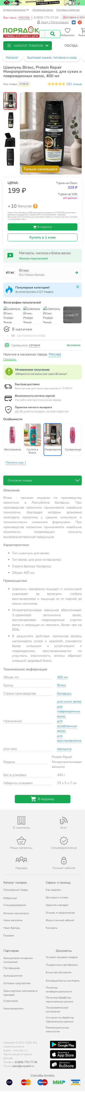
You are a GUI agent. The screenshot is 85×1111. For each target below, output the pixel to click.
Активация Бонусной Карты (63, 980)
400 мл (62, 677)
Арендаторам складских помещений (18, 960)
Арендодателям (12, 975)
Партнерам (11, 951)
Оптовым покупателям (17, 983)
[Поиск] (52, 34)
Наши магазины (12, 920)
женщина (64, 749)
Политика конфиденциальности (59, 989)
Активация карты (42, 10)
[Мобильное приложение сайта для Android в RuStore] (63, 1064)
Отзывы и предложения (60, 912)
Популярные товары (15, 890)
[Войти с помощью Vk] (74, 22)
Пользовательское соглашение (57, 1009)
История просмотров (16, 913)
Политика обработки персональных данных (59, 999)
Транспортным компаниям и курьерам (20, 993)
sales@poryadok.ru (23, 1066)
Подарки (8, 935)
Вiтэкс (61, 685)
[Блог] (64, 820)
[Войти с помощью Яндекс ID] (80, 22)
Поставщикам (11, 968)
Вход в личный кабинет (60, 920)
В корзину (44, 227)
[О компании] (21, 820)
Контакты (51, 928)
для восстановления (69, 738)
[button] (27, 45)
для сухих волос (69, 701)
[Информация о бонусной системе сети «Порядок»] (35, 206)
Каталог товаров (15, 883)
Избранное (10, 898)
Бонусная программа (58, 972)
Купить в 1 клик (42, 237)
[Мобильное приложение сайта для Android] (63, 1044)
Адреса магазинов (14, 10)
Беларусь (64, 693)
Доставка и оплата (57, 897)
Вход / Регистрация (54, 22)
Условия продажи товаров (62, 957)
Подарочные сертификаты (62, 965)
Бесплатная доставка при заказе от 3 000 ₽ (43, 388)
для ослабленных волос (67, 726)
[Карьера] (21, 859)
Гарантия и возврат (57, 905)
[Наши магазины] (21, 840)
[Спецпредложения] (64, 840)
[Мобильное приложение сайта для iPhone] (63, 1054)
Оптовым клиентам (68, 10)
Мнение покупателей (33, 258)
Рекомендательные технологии (57, 1029)
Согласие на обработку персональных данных (60, 1019)
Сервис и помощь (58, 883)
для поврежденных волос (68, 711)
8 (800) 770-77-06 (46, 18)
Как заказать (53, 890)
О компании (10, 1001)
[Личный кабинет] (64, 861)
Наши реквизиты (13, 1008)
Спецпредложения (14, 905)
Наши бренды (11, 928)
